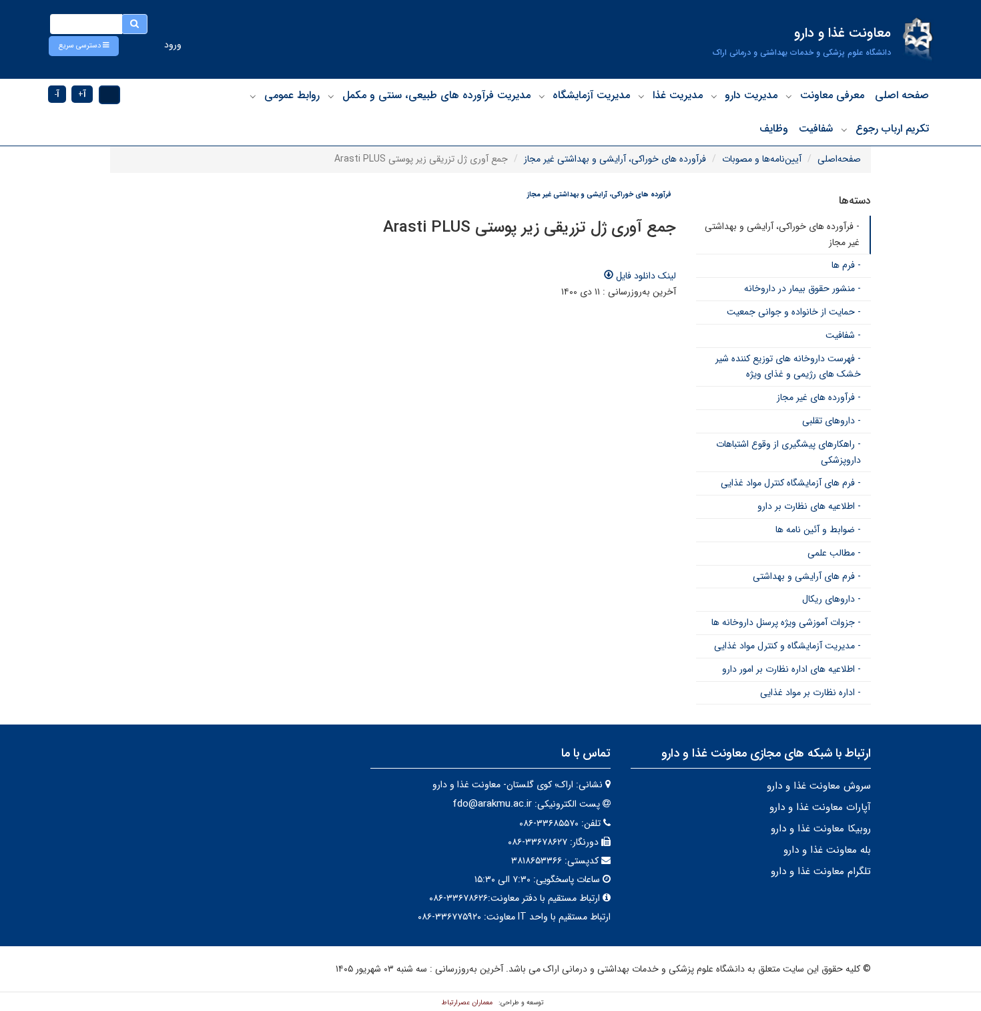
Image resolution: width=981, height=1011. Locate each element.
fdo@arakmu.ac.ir (492, 804)
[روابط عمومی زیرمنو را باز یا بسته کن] (253, 96)
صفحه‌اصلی (839, 159)
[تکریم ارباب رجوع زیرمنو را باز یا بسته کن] (844, 130)
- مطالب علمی (834, 553)
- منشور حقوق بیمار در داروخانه (802, 288)
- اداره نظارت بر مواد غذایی (810, 692)
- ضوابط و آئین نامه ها (818, 529)
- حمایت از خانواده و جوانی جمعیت (794, 312)
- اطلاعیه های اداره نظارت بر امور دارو (791, 669)
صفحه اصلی (902, 95)
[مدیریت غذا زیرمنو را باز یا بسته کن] (641, 96)
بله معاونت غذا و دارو (827, 850)
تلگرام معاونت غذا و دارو (821, 871)
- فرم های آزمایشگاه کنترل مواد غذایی (791, 482)
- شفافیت (843, 335)
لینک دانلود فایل (644, 275)
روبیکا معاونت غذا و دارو (821, 829)
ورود (173, 44)
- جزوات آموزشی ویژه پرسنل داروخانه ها (786, 622)
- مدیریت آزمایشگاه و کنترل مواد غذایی (787, 645)
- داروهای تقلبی (831, 420)
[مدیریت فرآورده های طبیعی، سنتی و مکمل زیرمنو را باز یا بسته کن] (331, 96)
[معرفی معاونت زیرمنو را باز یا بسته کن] (789, 96)
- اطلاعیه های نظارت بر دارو (809, 506)
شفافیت (816, 128)
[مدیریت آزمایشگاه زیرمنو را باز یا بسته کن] (542, 96)
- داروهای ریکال (831, 599)
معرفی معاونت (832, 95)
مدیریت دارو (751, 95)
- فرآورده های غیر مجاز (819, 397)
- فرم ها (846, 265)
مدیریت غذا (678, 95)
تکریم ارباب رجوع (892, 128)
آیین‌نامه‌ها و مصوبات (761, 159)
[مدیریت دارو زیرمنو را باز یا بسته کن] (714, 96)
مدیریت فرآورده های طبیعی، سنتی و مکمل (436, 95)
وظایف (773, 128)
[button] (84, 46)
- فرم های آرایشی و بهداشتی (807, 576)
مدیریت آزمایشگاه (591, 95)
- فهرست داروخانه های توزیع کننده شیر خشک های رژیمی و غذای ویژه (788, 366)
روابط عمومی (292, 95)
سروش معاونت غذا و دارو (819, 786)
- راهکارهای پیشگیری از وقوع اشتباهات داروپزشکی (788, 452)
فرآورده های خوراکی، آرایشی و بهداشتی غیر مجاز (615, 159)
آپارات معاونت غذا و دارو (820, 807)
